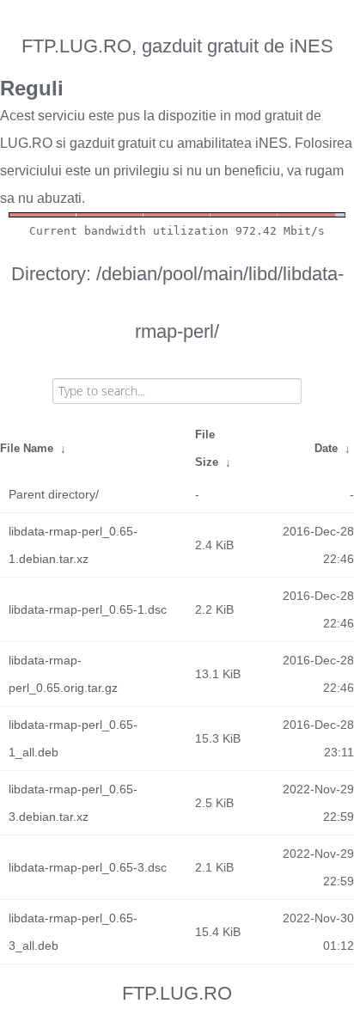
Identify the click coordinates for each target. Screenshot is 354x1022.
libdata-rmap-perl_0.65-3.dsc (88, 867)
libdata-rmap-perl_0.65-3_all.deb (73, 931)
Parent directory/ (54, 494)
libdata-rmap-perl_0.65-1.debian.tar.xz (73, 545)
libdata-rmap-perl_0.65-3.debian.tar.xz (73, 802)
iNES (271, 143)
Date (326, 448)
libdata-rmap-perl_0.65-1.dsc (88, 609)
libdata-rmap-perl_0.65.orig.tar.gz (63, 674)
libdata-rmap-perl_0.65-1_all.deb (73, 738)
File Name (26, 448)
